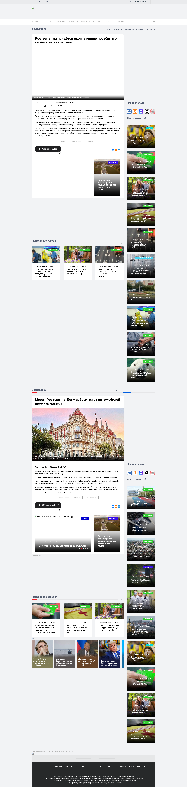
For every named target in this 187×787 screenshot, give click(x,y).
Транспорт (127, 30)
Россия (35, 22)
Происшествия (118, 22)
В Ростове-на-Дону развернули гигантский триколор (139, 503)
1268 (147, 524)
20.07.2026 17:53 (137, 294)
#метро (64, 141)
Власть (84, 519)
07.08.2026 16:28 (137, 626)
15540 (148, 345)
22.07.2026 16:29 (137, 265)
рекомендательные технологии (111, 783)
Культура (97, 22)
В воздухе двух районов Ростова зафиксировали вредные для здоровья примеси (140, 632)
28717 (52, 266)
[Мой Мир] (119, 150)
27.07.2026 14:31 (105, 266)
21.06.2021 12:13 (61, 464)
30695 (84, 622)
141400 (148, 678)
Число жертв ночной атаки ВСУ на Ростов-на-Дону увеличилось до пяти (108, 272)
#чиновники (64, 497)
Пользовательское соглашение (132, 778)
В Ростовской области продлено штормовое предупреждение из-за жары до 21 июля (139, 322)
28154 (84, 266)
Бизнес (152, 30)
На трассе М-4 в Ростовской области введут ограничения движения (75, 272)
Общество (85, 22)
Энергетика (111, 30)
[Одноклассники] (116, 150)
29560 (148, 317)
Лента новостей (47, 22)
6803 (100, 532)
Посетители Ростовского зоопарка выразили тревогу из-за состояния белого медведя (141, 374)
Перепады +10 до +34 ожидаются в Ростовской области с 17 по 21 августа (140, 554)
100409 (148, 161)
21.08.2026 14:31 (137, 498)
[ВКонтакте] (113, 150)
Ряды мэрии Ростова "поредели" (56, 545)
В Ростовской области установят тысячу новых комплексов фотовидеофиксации (140, 270)
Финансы (119, 30)
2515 (147, 550)
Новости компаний (127, 766)
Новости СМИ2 (38, 556)
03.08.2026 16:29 (137, 161)
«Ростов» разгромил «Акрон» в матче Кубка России (139, 141)
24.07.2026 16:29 (73, 266)
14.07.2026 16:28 (137, 369)
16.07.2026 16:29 (137, 345)
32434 (52, 622)
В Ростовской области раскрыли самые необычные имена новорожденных (139, 606)
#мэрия (77, 497)
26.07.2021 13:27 (61, 103)
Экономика (73, 22)
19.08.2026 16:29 (137, 524)
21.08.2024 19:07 (104, 173)
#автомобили (90, 497)
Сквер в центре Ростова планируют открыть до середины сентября (45, 271)
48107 (148, 369)
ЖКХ (147, 30)
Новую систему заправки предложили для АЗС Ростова (140, 349)
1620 (147, 576)
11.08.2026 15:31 (137, 600)
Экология (148, 619)
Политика (61, 22)
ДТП (150, 284)
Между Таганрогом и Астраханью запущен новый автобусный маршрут (141, 529)
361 (147, 137)
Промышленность (138, 30)
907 (147, 498)
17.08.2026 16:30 (137, 550)
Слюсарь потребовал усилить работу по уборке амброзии (140, 580)
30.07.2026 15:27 (42, 266)
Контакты (141, 766)
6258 (100, 175)
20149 (148, 294)
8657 (55, 541)
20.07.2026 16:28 (137, 317)
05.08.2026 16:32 (137, 137)
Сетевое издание (103, 776)
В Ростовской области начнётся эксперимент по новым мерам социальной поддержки (140, 167)
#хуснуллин (76, 141)
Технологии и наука (144, 258)
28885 (116, 622)
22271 (116, 266)
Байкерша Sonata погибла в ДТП (141, 298)
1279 (147, 265)
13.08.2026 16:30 (137, 576)
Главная (48, 766)
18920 (148, 600)
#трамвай (90, 141)
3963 (147, 654)
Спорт (106, 22)
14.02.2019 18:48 (45, 541)
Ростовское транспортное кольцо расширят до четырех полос (107, 185)
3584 (147, 626)
